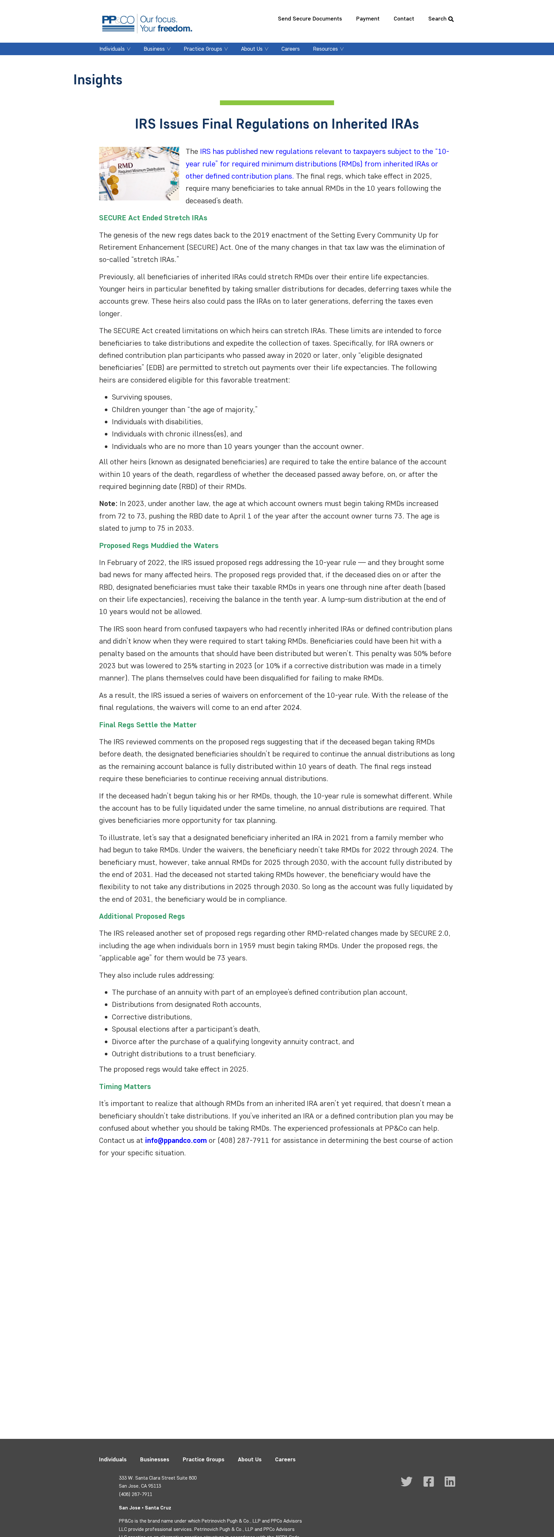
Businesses (154, 1459)
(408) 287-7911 (135, 1494)
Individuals (112, 48)
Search (437, 18)
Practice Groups (203, 48)
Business (154, 48)
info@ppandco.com (176, 1140)
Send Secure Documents (310, 18)
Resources (325, 48)
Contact (404, 18)
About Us (252, 48)
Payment (368, 18)
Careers (290, 48)
